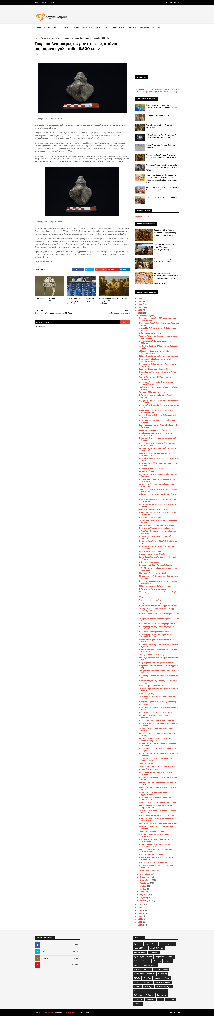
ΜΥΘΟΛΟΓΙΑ (87, 27)
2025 (140, 301)
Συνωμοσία (138, 999)
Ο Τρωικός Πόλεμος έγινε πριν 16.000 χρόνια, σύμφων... (159, 666)
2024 (140, 304)
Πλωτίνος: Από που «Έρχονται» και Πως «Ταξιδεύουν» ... (156, 840)
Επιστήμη (147, 978)
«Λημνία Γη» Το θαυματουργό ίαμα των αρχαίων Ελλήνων (155, 850)
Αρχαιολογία (45, 38)
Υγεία (161, 999)
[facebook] (167, 2)
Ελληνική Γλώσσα (161, 969)
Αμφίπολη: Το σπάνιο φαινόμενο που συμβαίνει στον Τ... (155, 798)
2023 (140, 307)
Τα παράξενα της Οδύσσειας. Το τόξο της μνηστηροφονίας (156, 609)
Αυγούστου (145, 883)
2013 (140, 925)
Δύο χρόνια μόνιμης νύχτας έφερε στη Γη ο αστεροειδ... (157, 480)
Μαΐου (142, 892)
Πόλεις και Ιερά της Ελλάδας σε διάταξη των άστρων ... (157, 773)
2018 (140, 910)
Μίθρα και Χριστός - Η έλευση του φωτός (156, 586)
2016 (140, 916)
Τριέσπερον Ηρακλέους (149, 870)
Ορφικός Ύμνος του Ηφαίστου (151, 686)
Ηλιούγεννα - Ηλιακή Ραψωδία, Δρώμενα (156, 720)
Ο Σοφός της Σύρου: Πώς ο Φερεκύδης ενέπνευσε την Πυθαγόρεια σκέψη (165, 247)
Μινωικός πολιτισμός (162, 982)
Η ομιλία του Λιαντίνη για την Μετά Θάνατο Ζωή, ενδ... (157, 866)
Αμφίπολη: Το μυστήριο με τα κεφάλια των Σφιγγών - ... (157, 421)
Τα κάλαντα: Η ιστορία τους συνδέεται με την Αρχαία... (158, 729)
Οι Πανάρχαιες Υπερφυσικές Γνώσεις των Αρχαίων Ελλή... (156, 793)
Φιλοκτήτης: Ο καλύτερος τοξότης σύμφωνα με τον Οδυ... (158, 532)
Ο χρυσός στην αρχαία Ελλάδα (152, 554)
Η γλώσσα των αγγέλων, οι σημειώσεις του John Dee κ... (157, 500)
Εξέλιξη (137, 978)
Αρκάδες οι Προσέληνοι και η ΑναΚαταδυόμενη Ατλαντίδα (159, 401)
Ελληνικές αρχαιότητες (142, 969)
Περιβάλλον (162, 991)
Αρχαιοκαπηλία (139, 952)
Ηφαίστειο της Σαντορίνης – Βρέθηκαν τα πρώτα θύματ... (156, 411)
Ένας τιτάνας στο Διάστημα (150, 603)
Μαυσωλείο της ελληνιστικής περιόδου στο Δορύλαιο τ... (157, 788)
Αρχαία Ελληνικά (142, 217)
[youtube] (175, 2)
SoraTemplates (48, 1013)
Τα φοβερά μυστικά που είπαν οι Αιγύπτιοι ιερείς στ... (157, 697)
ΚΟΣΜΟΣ (98, 27)
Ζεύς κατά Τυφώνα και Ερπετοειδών (154, 369)
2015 (140, 919)
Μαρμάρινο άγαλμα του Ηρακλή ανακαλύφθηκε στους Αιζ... (159, 593)
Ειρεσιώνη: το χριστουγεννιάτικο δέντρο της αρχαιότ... (157, 734)
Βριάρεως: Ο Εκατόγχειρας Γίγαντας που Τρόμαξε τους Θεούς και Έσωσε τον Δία (161, 156)
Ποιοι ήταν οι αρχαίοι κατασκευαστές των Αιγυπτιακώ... (156, 716)
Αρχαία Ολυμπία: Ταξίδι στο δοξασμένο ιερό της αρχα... (159, 416)
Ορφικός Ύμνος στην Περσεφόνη (153, 862)
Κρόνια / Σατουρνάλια (148, 769)
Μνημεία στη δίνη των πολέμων (152, 597)
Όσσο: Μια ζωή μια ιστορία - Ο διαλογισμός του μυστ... (157, 329)
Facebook (169, 89)
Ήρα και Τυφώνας (146, 763)
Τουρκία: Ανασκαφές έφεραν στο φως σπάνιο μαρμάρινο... (158, 337)
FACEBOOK (46, 945)
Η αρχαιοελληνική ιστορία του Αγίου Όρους (157, 701)
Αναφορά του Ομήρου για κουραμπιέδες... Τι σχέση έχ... (158, 783)
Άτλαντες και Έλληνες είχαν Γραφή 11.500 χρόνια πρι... (157, 858)
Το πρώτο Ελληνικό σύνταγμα (152, 392)
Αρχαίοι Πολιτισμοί (156, 948)
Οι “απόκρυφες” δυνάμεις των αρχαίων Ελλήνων (156, 342)
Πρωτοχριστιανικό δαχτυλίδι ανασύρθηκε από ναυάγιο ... (158, 724)
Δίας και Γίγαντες (146, 694)
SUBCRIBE (75, 965)
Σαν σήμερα (161, 995)
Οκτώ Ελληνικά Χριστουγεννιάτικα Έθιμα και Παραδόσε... (158, 744)
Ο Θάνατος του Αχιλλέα (149, 562)
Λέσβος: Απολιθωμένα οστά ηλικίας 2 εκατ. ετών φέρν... (157, 485)
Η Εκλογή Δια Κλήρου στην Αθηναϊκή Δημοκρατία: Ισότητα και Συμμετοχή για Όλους (113, 300)
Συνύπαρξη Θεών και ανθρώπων (153, 430)
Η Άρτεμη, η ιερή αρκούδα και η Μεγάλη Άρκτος (156, 396)
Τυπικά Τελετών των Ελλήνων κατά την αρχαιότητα (155, 378)
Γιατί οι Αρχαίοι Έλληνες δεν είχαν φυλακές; (157, 525)
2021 (140, 313)
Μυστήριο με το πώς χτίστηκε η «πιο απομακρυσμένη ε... (154, 454)
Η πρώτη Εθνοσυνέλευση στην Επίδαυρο (156, 663)
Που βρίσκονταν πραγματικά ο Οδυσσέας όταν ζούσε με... (159, 459)
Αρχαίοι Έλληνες (140, 948)
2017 (140, 913)
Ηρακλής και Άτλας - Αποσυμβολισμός (155, 565)
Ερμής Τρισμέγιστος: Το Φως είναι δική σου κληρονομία (157, 558)
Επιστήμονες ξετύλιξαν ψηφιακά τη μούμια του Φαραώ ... (158, 464)
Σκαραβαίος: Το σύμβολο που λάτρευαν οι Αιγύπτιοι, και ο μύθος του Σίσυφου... (162, 188)
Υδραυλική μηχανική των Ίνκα (151, 831)
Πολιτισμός (138, 995)
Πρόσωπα (149, 995)
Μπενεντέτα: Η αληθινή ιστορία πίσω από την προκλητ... (158, 577)
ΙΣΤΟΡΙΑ (65, 27)
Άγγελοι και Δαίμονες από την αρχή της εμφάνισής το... (156, 434)
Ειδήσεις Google (141, 92)
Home (37, 2)
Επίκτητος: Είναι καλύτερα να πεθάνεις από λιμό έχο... (157, 439)
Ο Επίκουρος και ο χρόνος (150, 333)
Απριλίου (144, 895)
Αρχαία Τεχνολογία (167, 944)
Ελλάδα (137, 965)
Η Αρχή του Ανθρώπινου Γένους (152, 589)
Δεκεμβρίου (145, 315)
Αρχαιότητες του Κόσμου (164, 957)
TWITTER (45, 951)
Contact (44, 2)
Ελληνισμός (162, 974)
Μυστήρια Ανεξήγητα (164, 987)
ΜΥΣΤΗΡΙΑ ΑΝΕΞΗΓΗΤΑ (114, 27)
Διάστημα (146, 961)
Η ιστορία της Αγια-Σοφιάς (150, 517)
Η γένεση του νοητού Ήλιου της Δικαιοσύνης (158, 606)
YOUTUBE (45, 965)
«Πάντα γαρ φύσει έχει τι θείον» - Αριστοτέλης (158, 823)
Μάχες (136, 982)
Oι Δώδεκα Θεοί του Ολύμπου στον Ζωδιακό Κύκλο (158, 347)
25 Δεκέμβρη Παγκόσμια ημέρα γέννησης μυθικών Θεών (156, 759)
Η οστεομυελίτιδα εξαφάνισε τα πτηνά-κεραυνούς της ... (155, 360)
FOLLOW (75, 951)
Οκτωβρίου (145, 877)
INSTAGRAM (46, 958)
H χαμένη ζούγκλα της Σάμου (151, 600)
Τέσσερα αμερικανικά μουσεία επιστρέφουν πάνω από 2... (157, 811)
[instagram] (178, 2)
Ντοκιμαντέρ (138, 991)
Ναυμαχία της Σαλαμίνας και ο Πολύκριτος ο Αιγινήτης (157, 365)
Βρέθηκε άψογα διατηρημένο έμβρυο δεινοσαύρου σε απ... (154, 845)
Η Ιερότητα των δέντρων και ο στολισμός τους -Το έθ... (158, 708)
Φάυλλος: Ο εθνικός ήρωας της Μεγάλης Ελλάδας (156, 827)
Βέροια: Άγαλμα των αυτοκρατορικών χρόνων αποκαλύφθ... (158, 819)
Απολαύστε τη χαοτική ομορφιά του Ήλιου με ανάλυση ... (158, 641)
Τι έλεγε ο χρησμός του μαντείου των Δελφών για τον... (158, 388)
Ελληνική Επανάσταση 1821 (144, 974)
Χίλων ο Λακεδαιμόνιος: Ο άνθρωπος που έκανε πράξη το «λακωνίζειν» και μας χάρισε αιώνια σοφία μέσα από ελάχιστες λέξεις (162, 178)
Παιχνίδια (150, 991)
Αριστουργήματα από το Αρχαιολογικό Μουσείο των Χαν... (155, 635)
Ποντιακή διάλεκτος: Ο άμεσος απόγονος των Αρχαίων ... (158, 645)
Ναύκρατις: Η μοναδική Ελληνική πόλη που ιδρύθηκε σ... (157, 319)
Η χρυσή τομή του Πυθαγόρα (151, 854)
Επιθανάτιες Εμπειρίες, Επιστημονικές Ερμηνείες (155, 537)
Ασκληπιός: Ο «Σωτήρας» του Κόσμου (155, 712)
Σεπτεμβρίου (145, 880)
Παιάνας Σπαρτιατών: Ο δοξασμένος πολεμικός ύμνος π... (159, 615)
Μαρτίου (143, 898)
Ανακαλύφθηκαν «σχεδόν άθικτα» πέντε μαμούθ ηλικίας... (156, 806)
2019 (140, 907)
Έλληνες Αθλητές (150, 965)
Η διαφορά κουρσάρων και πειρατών (155, 631)
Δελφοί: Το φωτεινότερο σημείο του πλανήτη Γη (158, 495)
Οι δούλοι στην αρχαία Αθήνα (151, 468)
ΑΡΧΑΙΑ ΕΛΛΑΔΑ (51, 27)
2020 (140, 904)
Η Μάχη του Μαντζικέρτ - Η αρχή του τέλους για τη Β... (159, 324)
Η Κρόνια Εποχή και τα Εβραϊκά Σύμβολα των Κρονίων (158, 542)
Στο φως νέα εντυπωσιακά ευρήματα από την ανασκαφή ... (158, 449)
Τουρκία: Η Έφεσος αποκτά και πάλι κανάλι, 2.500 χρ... (158, 490)
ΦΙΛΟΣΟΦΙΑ (144, 27)
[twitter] (171, 2)
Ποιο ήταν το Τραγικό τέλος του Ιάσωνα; (156, 528)
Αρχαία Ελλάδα (151, 944)
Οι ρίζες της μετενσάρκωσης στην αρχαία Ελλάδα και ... (156, 628)
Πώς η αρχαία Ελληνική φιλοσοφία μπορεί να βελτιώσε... (158, 754)
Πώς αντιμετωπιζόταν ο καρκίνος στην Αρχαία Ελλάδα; (158, 505)
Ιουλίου (143, 886)
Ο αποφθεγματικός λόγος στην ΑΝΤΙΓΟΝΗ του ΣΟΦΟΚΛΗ (158, 651)
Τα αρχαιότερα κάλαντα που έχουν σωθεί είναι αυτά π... (158, 689)
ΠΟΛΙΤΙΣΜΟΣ (132, 27)
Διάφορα (168, 961)
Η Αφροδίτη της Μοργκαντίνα (157, 115)
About (51, 2)
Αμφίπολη (137, 944)
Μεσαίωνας (147, 982)
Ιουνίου (143, 889)
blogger (125, 322)
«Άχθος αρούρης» (146, 471)
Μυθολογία (148, 987)
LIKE (76, 945)
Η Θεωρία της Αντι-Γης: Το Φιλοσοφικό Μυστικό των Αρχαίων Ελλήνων (161, 136)
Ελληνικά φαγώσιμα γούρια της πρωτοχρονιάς (159, 356)
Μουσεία (137, 987)
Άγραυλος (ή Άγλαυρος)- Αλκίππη (153, 509)
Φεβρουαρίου (146, 901)
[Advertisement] (157, 54)
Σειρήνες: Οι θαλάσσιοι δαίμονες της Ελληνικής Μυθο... (159, 619)
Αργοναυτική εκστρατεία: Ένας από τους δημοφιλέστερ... (156, 383)
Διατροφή (157, 961)
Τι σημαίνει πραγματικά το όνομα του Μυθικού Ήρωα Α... (159, 671)
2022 (140, 310)
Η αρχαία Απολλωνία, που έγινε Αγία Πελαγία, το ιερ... (158, 373)
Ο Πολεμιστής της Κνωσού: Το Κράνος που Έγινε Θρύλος (46, 299)
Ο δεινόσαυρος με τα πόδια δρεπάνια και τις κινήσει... (158, 749)
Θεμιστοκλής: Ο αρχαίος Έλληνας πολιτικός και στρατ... (159, 406)
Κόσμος (166, 978)
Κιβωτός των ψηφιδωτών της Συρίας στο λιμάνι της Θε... (159, 778)
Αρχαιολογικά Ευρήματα (143, 957)
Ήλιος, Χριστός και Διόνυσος (151, 655)
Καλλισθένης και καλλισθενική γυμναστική (157, 624)
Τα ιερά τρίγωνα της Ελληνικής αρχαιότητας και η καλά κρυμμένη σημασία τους (162, 107)
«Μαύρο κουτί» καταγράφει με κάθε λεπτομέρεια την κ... (154, 352)
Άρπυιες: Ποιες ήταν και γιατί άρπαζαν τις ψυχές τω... (156, 547)
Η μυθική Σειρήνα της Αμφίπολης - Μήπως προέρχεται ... (157, 444)
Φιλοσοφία (170, 999)
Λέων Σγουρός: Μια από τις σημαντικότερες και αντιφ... (159, 658)
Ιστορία (157, 978)
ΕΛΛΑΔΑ (76, 27)
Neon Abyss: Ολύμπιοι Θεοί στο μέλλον (156, 815)
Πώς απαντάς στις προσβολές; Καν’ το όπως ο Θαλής (159, 682)
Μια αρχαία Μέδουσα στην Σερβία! (153, 573)
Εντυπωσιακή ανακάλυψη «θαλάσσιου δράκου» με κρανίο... (155, 739)
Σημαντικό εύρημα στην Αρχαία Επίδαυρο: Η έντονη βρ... (158, 426)
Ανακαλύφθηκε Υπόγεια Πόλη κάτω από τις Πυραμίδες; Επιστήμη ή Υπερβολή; (80, 300)
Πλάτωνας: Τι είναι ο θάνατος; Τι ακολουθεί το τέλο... (158, 676)
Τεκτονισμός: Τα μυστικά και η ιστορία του (157, 766)
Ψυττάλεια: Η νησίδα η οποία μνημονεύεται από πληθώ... (157, 835)
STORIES (137, 1004)
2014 (140, 922)
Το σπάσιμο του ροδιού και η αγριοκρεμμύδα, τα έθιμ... (158, 521)
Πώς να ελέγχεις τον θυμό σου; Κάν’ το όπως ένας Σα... (158, 475)
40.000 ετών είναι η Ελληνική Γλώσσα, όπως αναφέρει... (158, 569)
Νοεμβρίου (144, 874)
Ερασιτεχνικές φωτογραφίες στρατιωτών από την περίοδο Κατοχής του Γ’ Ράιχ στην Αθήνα (162, 167)
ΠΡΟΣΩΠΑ (156, 27)
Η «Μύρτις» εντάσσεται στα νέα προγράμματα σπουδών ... (158, 582)
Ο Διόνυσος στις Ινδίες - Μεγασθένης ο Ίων (157, 802)
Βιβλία (136, 961)
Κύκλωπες (143, 704)
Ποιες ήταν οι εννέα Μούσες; (151, 551)
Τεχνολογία (150, 999)
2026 (140, 298)
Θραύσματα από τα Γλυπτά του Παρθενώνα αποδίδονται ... (157, 513)
